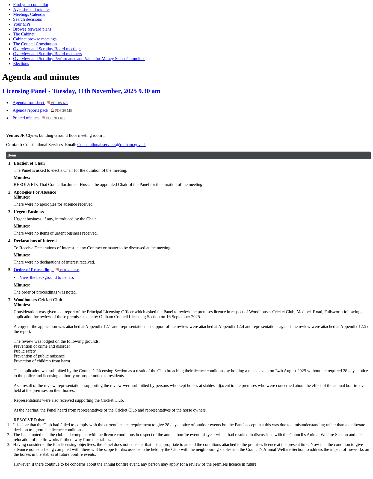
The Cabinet (23, 34)
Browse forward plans (32, 29)
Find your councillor (30, 4)
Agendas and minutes (31, 9)
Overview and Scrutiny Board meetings (47, 48)
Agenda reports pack (43, 110)
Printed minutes (39, 118)
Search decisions (27, 19)
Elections (21, 63)
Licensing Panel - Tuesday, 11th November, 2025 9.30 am (81, 90)
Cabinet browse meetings (35, 39)
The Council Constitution (35, 44)
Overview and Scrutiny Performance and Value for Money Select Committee (79, 58)
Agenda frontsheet (40, 102)
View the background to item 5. (47, 277)
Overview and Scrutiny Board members (47, 53)
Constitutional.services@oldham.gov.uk (111, 144)
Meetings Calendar (29, 14)
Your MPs (22, 24)
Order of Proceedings (46, 269)
